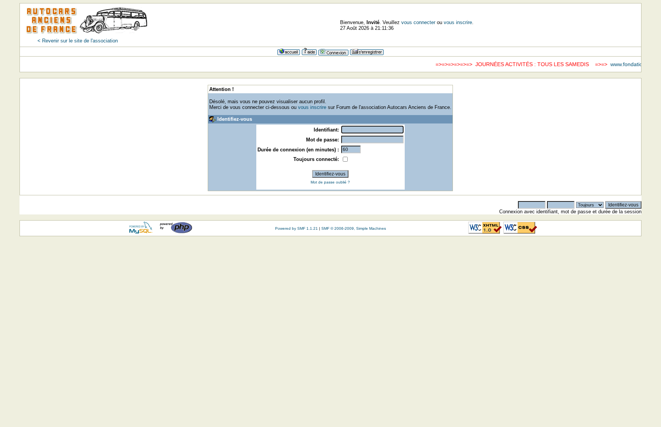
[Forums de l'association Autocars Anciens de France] (87, 36)
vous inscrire (458, 22)
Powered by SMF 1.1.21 (296, 228)
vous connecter (418, 22)
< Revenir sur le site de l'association (77, 41)
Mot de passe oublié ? (330, 182)
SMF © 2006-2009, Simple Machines (353, 228)
